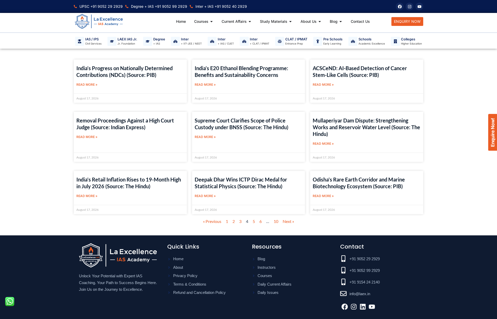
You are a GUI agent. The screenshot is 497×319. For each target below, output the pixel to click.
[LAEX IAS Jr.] (111, 41)
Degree (159, 39)
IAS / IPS (92, 39)
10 (276, 221)
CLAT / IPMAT (296, 39)
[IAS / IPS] (79, 41)
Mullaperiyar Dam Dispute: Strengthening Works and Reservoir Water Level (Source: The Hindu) (366, 127)
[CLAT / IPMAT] (279, 41)
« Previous (212, 221)
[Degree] (147, 41)
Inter (185, 39)
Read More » (86, 84)
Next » (288, 221)
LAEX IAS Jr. (127, 39)
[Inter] (175, 41)
